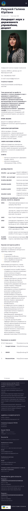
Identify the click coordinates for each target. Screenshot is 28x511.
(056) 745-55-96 (5, 458)
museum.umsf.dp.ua (9, 432)
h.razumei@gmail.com (12, 78)
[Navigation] (26, 3)
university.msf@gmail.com (8, 462)
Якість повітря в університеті (10, 439)
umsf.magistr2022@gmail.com (9, 453)
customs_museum (11, 433)
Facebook (22, 383)
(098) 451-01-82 (5, 446)
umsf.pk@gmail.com (7, 451)
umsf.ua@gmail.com (6, 464)
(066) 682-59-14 (5, 448)
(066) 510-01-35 (4, 444)
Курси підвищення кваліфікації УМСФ (10, 388)
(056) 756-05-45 (5, 471)
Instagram (13, 386)
